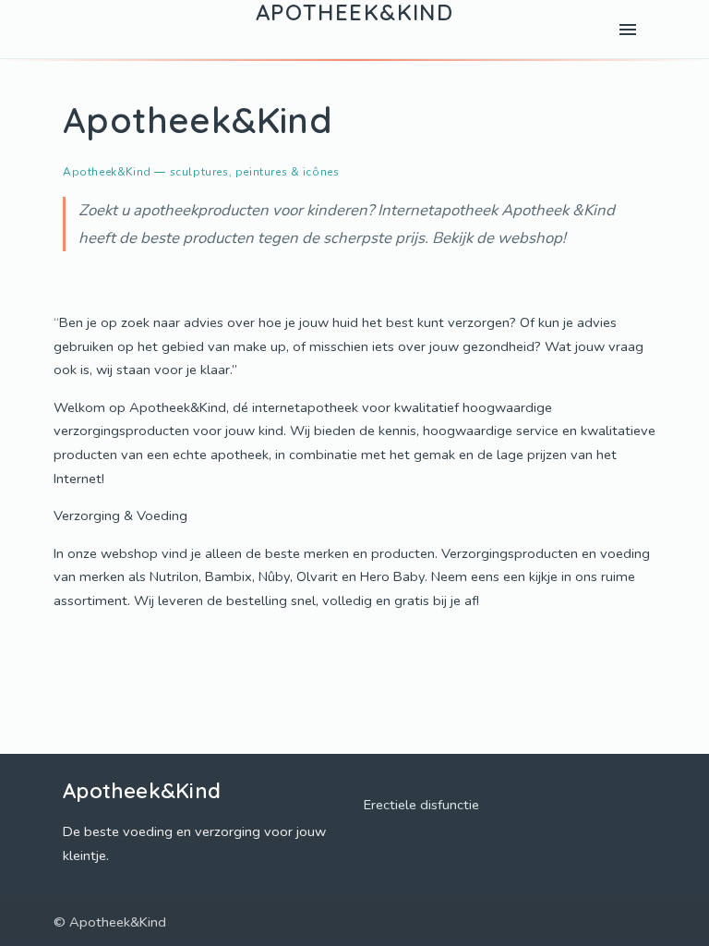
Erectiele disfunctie (421, 804)
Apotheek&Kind (355, 12)
